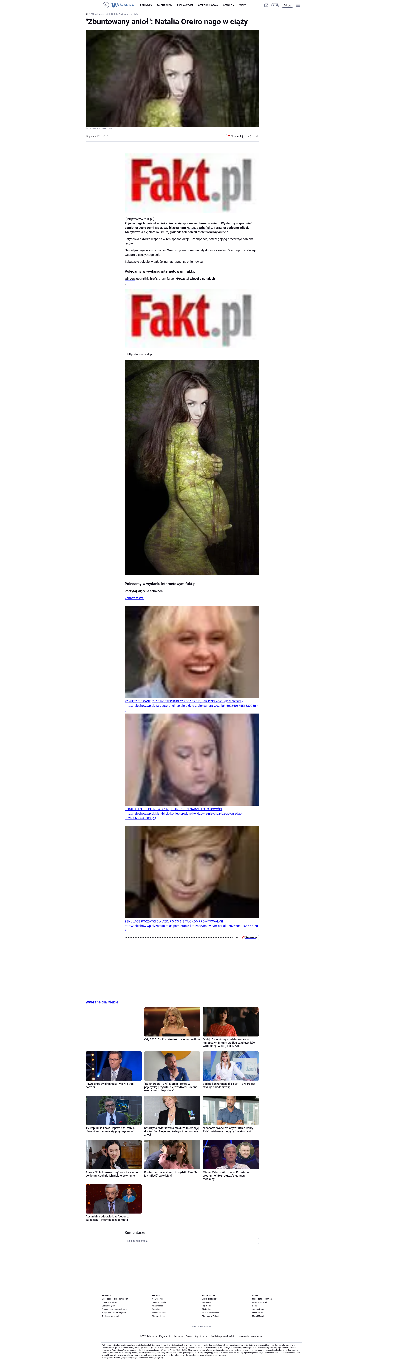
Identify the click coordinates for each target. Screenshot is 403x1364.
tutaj (161, 1358)
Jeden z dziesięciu (210, 1299)
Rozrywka (146, 5)
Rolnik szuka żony (109, 1302)
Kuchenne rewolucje (210, 1313)
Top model (206, 1306)
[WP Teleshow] (125, 5)
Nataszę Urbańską (199, 228)
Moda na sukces (159, 1313)
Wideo (242, 5)
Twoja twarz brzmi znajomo (114, 1313)
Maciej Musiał (258, 1316)
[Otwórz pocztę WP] (266, 5)
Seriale (227, 5)
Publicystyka (185, 5)
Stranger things (158, 1316)
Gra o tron (156, 1309)
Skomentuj (237, 136)
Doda (254, 1306)
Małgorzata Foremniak (262, 1299)
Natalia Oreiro (158, 232)
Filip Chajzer (257, 1313)
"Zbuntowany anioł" (212, 232)
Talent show (164, 5)
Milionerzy (206, 1302)
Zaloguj (287, 5)
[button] (275, 5)
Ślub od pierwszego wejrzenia (114, 1309)
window (130, 279)
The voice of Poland (210, 1316)
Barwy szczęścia (159, 1302)
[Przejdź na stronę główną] (106, 7)
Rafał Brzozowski (259, 1302)
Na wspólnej (157, 1299)
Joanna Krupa (258, 1309)
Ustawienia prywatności (249, 1336)
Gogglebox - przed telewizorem (115, 1299)
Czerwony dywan (208, 5)
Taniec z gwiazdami (110, 1316)
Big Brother (206, 1309)
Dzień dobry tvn (108, 1306)
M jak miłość (157, 1306)
